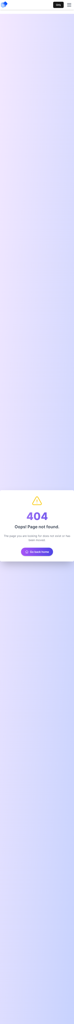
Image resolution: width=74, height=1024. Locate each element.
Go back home (39, 552)
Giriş (58, 4)
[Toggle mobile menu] (69, 5)
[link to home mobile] (4, 4)
